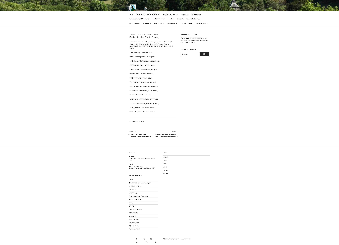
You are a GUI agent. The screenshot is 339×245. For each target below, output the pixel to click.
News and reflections (193, 19)
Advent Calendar (187, 23)
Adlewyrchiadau (134, 23)
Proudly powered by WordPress (182, 239)
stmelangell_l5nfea (150, 34)
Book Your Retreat (201, 23)
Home (131, 14)
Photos (171, 19)
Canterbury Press (165, 46)
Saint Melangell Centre (170, 14)
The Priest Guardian (159, 19)
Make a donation (159, 23)
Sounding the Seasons (143, 46)
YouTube (165, 173)
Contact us (184, 14)
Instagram (166, 167)
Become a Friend (173, 23)
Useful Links (147, 23)
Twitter (165, 160)
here (193, 42)
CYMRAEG (180, 19)
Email (164, 163)
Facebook (166, 157)
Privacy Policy (167, 239)
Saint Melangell (196, 14)
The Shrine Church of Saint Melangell (148, 14)
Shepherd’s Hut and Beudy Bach (139, 19)
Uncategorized (138, 121)
